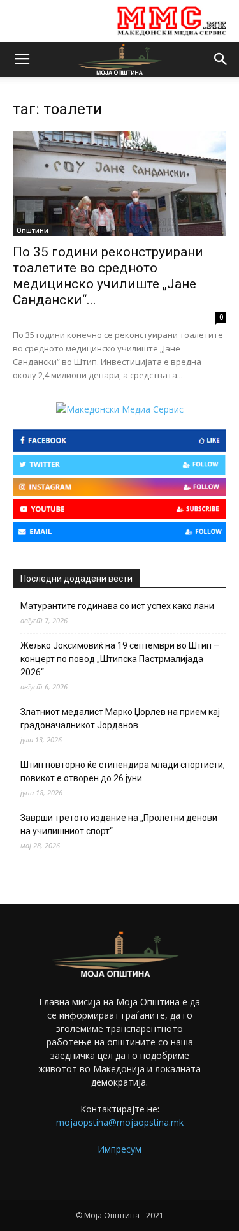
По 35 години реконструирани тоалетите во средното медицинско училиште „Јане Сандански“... (108, 275)
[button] (221, 59)
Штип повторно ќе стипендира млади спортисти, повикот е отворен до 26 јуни (122, 771)
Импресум (119, 1149)
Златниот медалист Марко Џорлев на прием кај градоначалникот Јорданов (120, 718)
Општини (32, 230)
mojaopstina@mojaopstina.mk (120, 1122)
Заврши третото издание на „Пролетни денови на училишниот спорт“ (118, 824)
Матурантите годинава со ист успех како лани (117, 606)
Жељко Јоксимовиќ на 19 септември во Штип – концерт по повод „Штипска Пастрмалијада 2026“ (119, 658)
